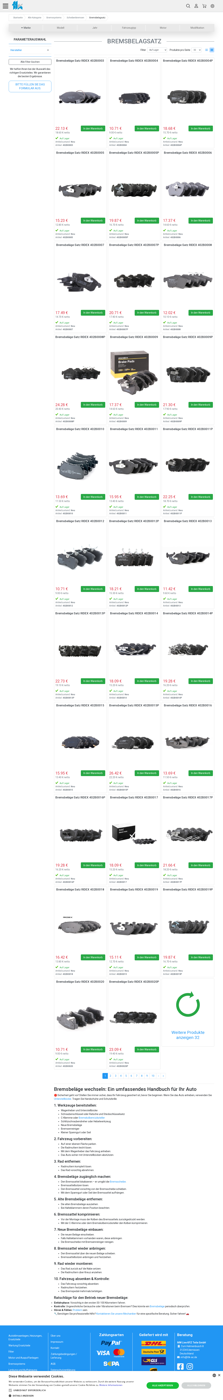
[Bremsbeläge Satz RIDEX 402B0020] (80, 1017)
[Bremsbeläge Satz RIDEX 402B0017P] (188, 833)
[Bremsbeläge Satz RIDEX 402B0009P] (188, 373)
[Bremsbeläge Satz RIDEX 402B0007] (80, 280)
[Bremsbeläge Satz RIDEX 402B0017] (134, 833)
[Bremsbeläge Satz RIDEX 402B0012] (80, 557)
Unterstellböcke (62, 1098)
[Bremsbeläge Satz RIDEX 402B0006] (188, 188)
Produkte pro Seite (180, 50)
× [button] (219, 1375)
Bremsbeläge (157, 1306)
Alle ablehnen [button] (196, 1385)
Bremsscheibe (118, 1181)
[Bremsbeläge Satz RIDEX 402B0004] (134, 96)
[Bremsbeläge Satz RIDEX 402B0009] (134, 373)
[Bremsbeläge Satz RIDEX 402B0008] (188, 280)
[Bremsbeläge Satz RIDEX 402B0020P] (134, 1017)
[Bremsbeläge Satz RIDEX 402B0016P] (80, 833)
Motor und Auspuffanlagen (24, 1357)
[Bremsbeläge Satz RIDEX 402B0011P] (188, 465)
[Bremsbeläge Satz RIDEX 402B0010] (80, 465)
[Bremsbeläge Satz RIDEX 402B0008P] (80, 373)
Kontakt (55, 1348)
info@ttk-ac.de (189, 1357)
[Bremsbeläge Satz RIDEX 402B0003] (80, 96)
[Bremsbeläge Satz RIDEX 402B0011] (134, 465)
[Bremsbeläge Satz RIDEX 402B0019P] (188, 925)
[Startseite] (15, 6)
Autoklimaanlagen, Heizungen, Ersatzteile (25, 1337)
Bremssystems (17, 1363)
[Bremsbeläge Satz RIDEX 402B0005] (80, 188)
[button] (10, 1390)
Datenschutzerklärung (63, 1370)
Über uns (55, 1335)
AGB (53, 1363)
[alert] (111, 1385)
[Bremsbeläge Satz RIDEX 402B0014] (134, 649)
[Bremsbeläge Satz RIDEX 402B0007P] (134, 280)
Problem (77, 1310)
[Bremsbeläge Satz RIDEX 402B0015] (80, 741)
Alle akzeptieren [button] (162, 1385)
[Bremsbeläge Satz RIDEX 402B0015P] (134, 741)
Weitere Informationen (110, 1385)
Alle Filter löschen (30, 61)
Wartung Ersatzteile (19, 1345)
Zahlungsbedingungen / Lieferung (64, 1356)
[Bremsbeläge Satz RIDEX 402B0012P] (134, 557)
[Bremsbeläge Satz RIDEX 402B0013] (188, 557)
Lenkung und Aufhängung (23, 1370)
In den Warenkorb (93, 128)
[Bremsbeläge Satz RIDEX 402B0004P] (188, 96)
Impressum (57, 1341)
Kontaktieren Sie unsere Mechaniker (116, 1313)
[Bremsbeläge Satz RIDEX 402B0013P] (80, 649)
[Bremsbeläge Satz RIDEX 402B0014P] (188, 649)
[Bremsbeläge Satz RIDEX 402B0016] (188, 741)
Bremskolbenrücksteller (92, 1117)
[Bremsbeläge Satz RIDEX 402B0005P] (134, 188)
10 (153, 1075)
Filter (143, 50)
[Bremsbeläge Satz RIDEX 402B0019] (134, 925)
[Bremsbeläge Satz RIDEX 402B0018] (80, 925)
